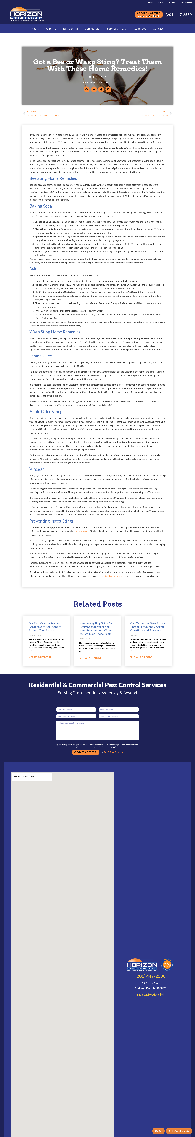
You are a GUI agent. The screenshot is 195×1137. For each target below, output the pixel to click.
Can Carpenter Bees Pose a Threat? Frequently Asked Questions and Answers (147, 626)
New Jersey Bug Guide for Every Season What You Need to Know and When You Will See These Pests (96, 628)
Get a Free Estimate (179, 1131)
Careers (161, 2)
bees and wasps (81, 531)
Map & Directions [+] (150, 994)
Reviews (172, 2)
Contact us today (113, 576)
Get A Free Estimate (113, 752)
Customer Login (186, 2)
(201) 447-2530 (179, 14)
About (150, 2)
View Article (40, 657)
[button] (87, 89)
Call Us (158, 1131)
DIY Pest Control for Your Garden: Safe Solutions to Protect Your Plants (45, 626)
